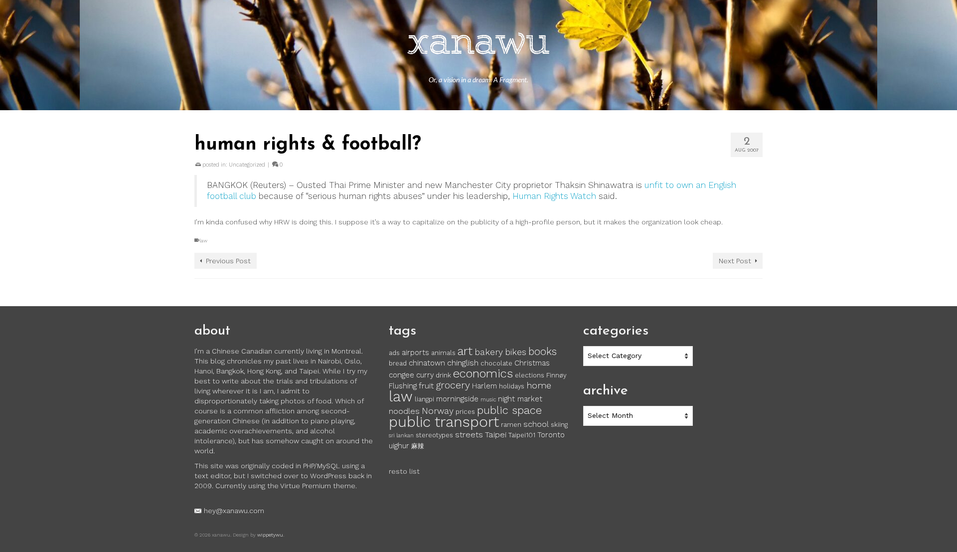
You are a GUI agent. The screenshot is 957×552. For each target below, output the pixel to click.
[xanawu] (478, 45)
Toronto (551, 434)
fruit (426, 385)
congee (401, 374)
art (465, 351)
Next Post (735, 261)
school (536, 424)
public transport (444, 421)
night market (520, 398)
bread (398, 363)
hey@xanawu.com (234, 511)
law (203, 240)
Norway (438, 411)
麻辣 (417, 446)
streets (469, 434)
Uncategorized (247, 165)
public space (509, 409)
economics (483, 373)
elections (529, 375)
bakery (489, 352)
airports (415, 352)
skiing (559, 424)
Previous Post (228, 261)
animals (443, 353)
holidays (511, 386)
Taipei (495, 434)
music (488, 399)
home (538, 385)
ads (394, 353)
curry (425, 374)
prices (465, 411)
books (542, 352)
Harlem (484, 385)
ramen (511, 424)
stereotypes (434, 435)
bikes (515, 352)
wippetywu (270, 535)
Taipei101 (521, 435)
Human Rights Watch (554, 196)
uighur (399, 445)
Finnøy (556, 375)
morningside (457, 398)
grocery (453, 385)
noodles (404, 411)
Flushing (403, 385)
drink (443, 375)
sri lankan (401, 435)
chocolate (496, 363)
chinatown (427, 363)
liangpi (424, 399)
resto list (404, 471)
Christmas (532, 363)
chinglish (462, 363)
